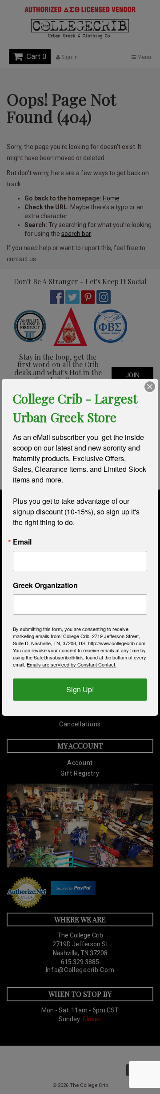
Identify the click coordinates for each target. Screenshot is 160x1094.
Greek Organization (45, 585)
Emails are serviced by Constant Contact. (71, 664)
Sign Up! (80, 689)
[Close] (149, 386)
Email (22, 541)
